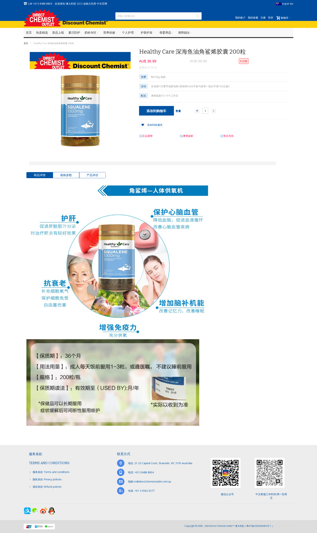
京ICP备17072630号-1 (283, 526)
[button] (151, 125)
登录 (270, 17)
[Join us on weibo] (44, 509)
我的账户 (240, 17)
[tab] (39, 175)
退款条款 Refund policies (47, 486)
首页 (26, 43)
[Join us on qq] (51, 509)
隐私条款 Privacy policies (47, 479)
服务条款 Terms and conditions (51, 472)
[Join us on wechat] (36, 509)
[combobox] (158, 16)
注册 (263, 17)
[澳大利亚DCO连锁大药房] (66, 17)
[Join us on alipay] (28, 509)
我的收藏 (253, 17)
